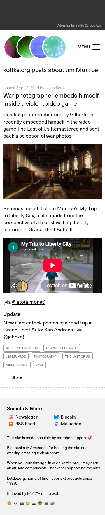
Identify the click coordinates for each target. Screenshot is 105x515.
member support (71, 437)
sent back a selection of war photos (51, 132)
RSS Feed (25, 423)
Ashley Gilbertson (73, 114)
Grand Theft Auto (61, 347)
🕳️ (34, 503)
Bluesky (68, 416)
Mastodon (71, 423)
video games (17, 364)
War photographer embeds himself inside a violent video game (51, 99)
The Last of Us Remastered (48, 128)
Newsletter (26, 416)
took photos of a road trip (60, 322)
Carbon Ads (93, 25)
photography (45, 356)
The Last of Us (77, 356)
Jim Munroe (16, 356)
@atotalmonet (28, 301)
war (39, 364)
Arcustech (39, 448)
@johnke (13, 336)
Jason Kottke (56, 88)
